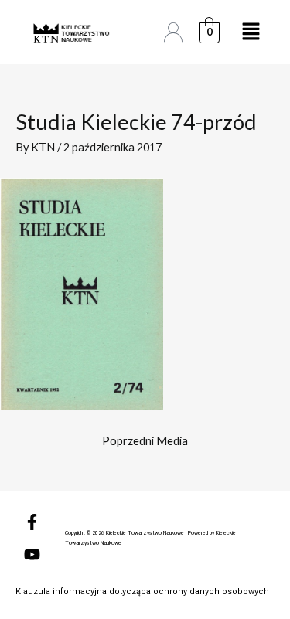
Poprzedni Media (145, 440)
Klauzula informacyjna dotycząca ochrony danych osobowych (142, 592)
